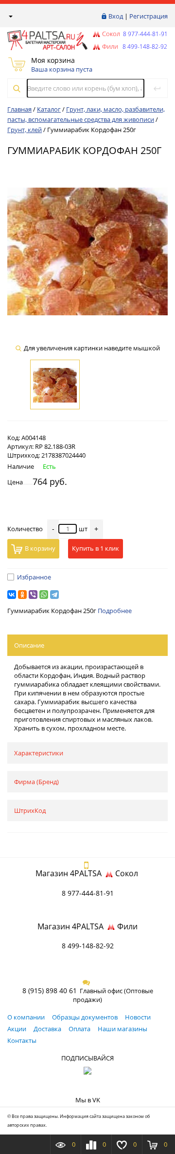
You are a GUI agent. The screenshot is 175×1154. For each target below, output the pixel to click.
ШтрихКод (30, 810)
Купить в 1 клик (95, 548)
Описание (29, 645)
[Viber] (33, 594)
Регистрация (148, 16)
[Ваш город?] (10, 16)
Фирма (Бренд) (36, 781)
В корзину (40, 548)
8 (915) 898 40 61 (49, 990)
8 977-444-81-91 (145, 34)
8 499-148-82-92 (88, 945)
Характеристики (38, 753)
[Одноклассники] (22, 594)
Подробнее (115, 610)
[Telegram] (54, 594)
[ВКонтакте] (11, 594)
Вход (115, 16)
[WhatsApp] (43, 594)
